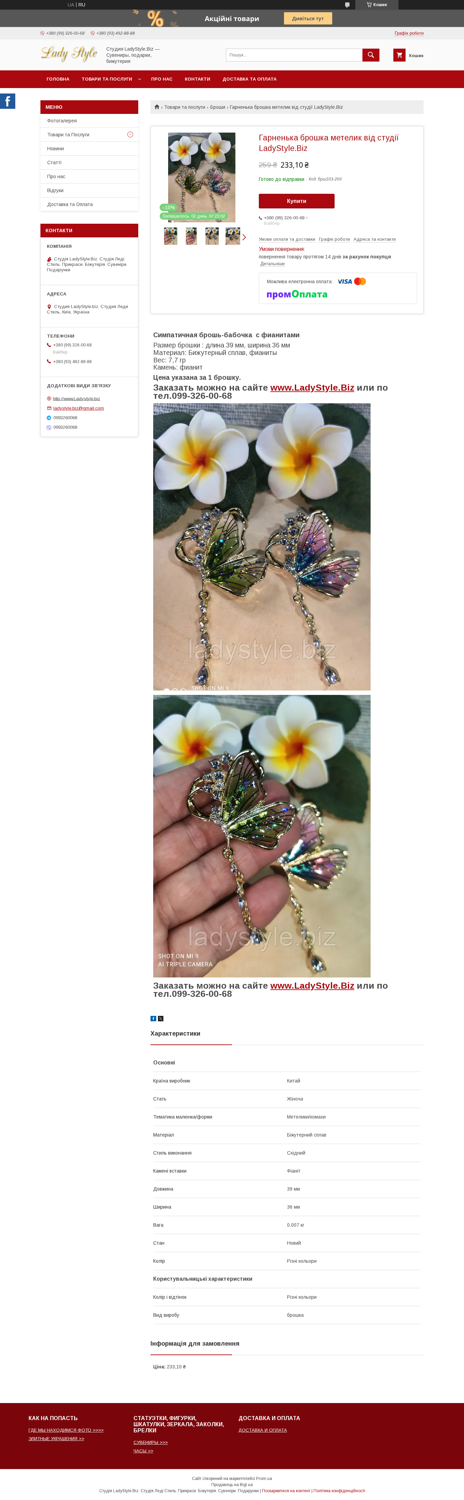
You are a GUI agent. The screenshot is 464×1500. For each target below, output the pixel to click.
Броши (217, 107)
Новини (55, 148)
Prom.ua (264, 1478)
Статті (54, 162)
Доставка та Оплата (249, 79)
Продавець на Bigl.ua (232, 1484)
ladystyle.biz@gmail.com (78, 408)
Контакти (197, 79)
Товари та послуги (107, 79)
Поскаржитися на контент (286, 1490)
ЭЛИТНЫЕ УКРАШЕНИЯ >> (56, 1438)
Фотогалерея (62, 120)
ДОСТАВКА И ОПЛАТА (262, 1430)
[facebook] (153, 1019)
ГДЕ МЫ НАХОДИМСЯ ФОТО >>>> (66, 1430)
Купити (296, 201)
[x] (160, 1019)
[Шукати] (370, 55)
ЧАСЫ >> (143, 1450)
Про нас (162, 79)
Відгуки (55, 190)
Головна (58, 79)
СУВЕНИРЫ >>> (150, 1442)
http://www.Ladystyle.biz (76, 398)
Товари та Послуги (68, 134)
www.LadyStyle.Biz (312, 387)
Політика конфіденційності (339, 1490)
